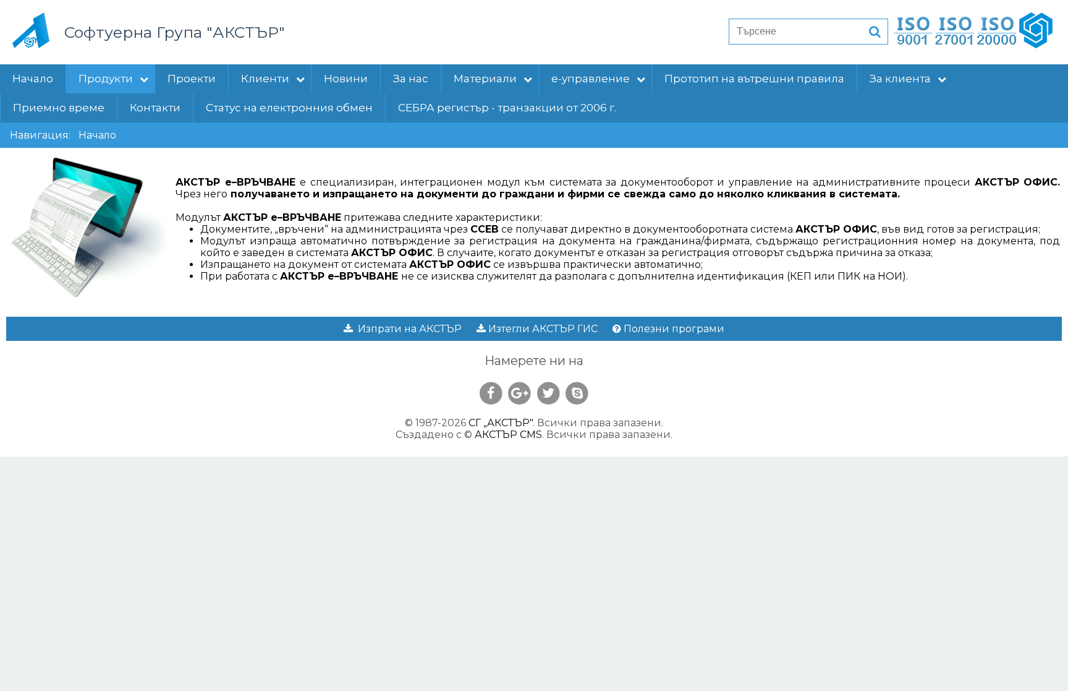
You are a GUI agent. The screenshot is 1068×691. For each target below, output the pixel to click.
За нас (410, 78)
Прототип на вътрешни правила (754, 78)
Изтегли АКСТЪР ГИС (542, 329)
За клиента (900, 78)
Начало (32, 78)
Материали (485, 78)
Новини (346, 78)
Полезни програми (672, 329)
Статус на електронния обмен (289, 107)
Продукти (105, 78)
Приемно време (58, 107)
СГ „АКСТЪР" (500, 423)
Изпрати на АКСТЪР (407, 329)
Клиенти (265, 78)
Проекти (191, 78)
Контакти (155, 107)
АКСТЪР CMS (508, 434)
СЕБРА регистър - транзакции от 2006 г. (507, 107)
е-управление (590, 78)
